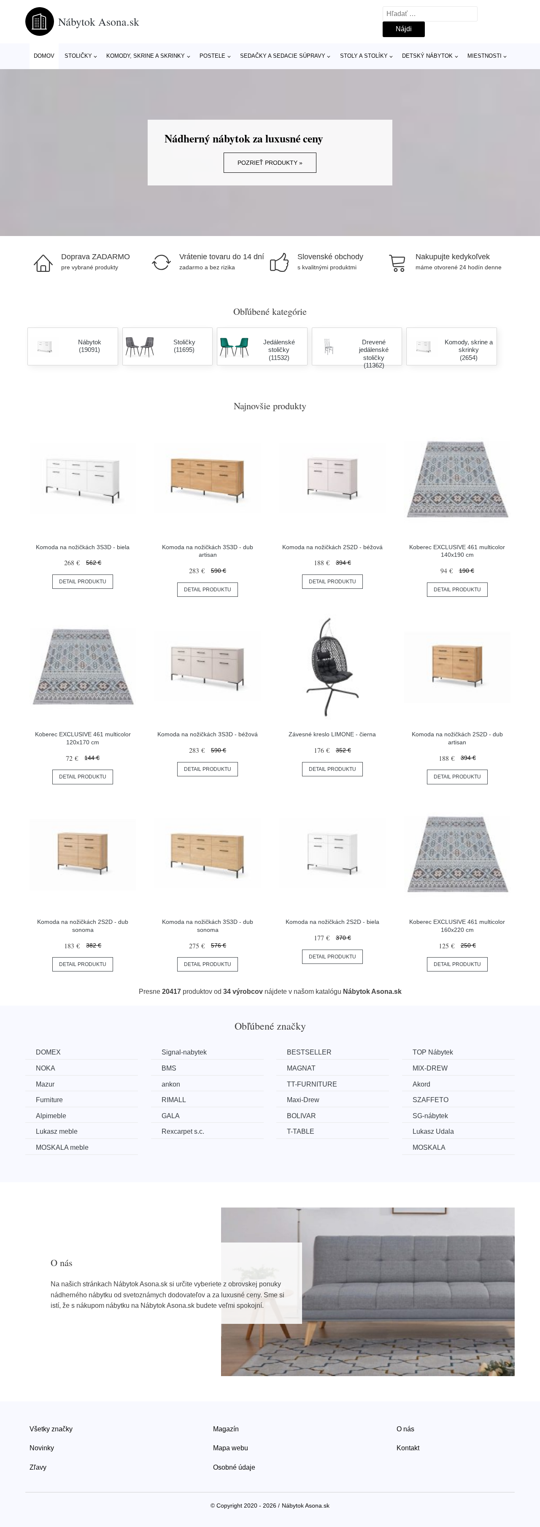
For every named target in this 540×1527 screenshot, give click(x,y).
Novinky (42, 1448)
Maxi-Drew (303, 1099)
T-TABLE (300, 1131)
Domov (44, 56)
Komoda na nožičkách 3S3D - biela (83, 547)
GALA (171, 1115)
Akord (421, 1084)
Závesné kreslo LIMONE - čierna (332, 734)
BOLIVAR (301, 1115)
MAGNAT (301, 1068)
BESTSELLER (309, 1052)
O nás (405, 1429)
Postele (212, 56)
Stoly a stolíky (364, 56)
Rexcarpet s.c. (183, 1131)
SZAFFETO (430, 1099)
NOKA (45, 1068)
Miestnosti (484, 56)
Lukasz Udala (433, 1131)
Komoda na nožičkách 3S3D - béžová (207, 734)
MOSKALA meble (62, 1147)
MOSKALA (429, 1147)
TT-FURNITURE (312, 1084)
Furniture (49, 1099)
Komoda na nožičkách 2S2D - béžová (332, 547)
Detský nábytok (427, 56)
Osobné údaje (234, 1467)
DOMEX (48, 1052)
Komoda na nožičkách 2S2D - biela (332, 921)
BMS (169, 1068)
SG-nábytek (430, 1115)
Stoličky (78, 56)
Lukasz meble (57, 1131)
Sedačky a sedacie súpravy (282, 56)
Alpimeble (51, 1115)
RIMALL (174, 1099)
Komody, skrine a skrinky (145, 56)
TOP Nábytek (433, 1052)
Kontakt (408, 1448)
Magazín (226, 1429)
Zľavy (38, 1467)
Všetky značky (51, 1429)
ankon (171, 1084)
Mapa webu (230, 1448)
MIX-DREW (430, 1068)
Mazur (45, 1084)
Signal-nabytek (184, 1052)
